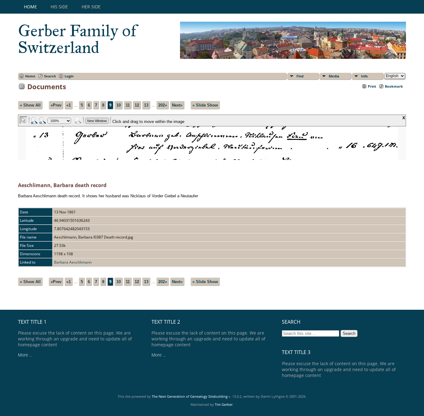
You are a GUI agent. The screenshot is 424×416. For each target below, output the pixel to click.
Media (334, 76)
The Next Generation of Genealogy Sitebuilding (190, 396)
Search (50, 76)
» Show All (30, 105)
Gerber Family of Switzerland (77, 39)
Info (364, 76)
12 (137, 105)
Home (30, 7)
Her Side (91, 7)
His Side (59, 7)
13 (146, 105)
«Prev (56, 105)
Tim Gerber (223, 404)
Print (372, 86)
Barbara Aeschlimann (73, 262)
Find (300, 76)
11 (128, 105)
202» (162, 105)
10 (118, 105)
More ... (25, 355)
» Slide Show (205, 105)
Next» (177, 105)
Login (69, 76)
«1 (68, 105)
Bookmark (394, 86)
